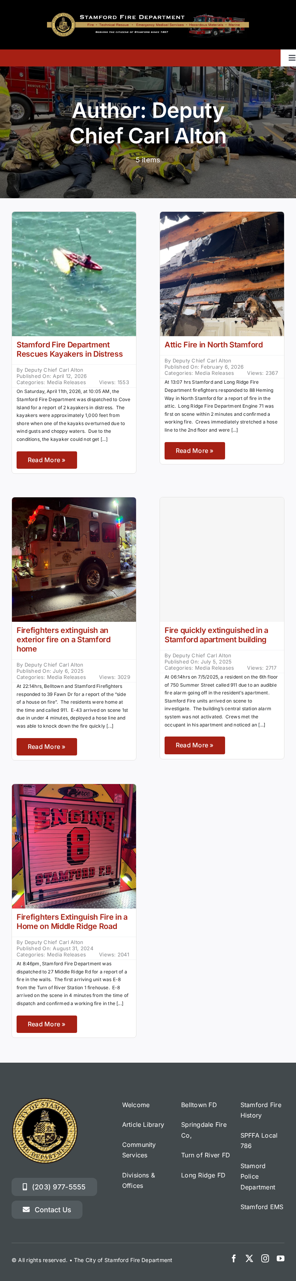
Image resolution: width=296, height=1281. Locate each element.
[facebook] (234, 1258)
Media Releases (66, 382)
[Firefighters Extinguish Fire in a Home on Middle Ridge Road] (74, 789)
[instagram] (265, 1258)
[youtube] (280, 1258)
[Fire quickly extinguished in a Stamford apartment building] (222, 559)
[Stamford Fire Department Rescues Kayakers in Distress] (74, 217)
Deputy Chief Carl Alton (54, 370)
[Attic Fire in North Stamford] (222, 217)
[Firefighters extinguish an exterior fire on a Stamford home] (74, 502)
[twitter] (249, 1258)
